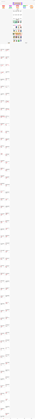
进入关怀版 (34, 0)
